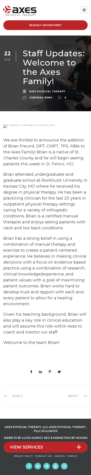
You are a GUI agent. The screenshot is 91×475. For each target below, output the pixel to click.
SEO (47, 437)
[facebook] (29, 466)
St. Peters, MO (60, 164)
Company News (41, 97)
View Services (26, 447)
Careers (59, 456)
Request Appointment (45, 25)
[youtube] (55, 466)
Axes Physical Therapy (47, 91)
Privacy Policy (23, 456)
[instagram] (64, 466)
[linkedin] (37, 466)
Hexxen (81, 437)
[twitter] (46, 466)
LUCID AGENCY (32, 437)
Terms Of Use (43, 456)
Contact (72, 456)
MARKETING (62, 437)
